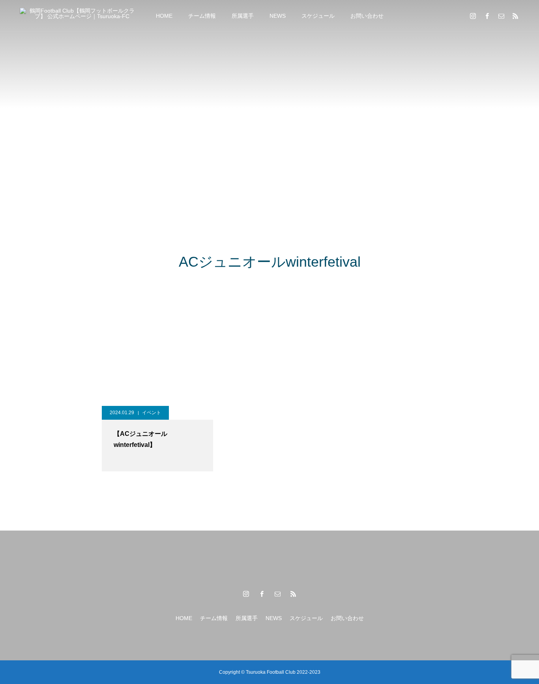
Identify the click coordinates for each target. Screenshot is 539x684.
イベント (151, 412)
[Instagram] (473, 16)
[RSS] (515, 16)
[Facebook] (487, 16)
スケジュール (318, 16)
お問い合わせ (367, 16)
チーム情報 (202, 16)
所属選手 (243, 16)
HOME (164, 16)
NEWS (278, 16)
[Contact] (501, 16)
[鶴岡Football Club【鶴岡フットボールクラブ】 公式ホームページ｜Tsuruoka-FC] (79, 15)
